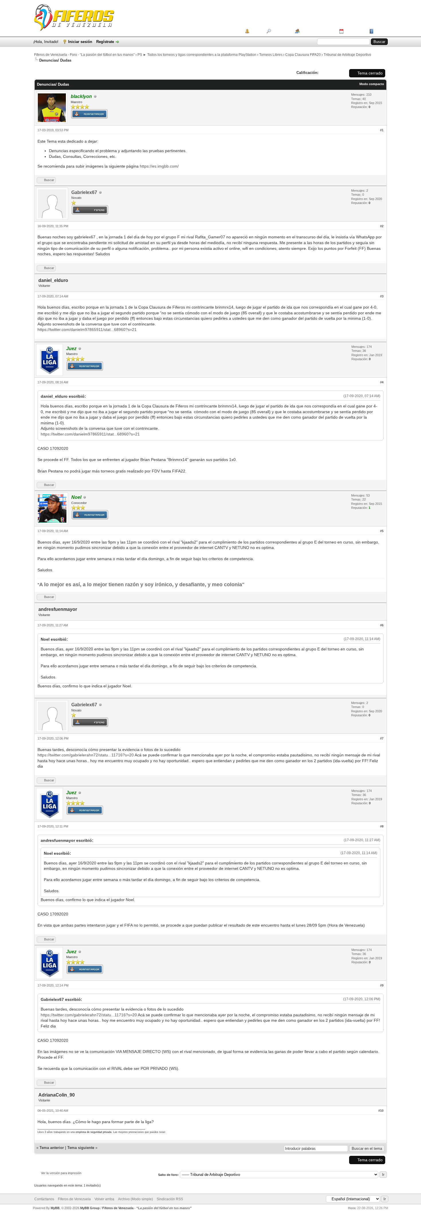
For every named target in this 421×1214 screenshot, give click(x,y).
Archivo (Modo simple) (135, 1199)
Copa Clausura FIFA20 (303, 55)
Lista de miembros (317, 31)
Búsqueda (281, 31)
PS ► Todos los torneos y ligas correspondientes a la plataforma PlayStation (196, 55)
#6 (381, 625)
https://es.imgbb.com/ (159, 166)
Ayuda (380, 31)
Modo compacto (371, 84)
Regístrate (105, 42)
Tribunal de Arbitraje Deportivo (347, 55)
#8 (381, 826)
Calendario (354, 31)
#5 (381, 531)
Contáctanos (44, 1199)
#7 (381, 738)
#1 (381, 130)
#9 (381, 985)
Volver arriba (104, 1199)
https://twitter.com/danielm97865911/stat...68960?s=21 (87, 329)
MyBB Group (90, 1208)
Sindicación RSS (170, 1199)
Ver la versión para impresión (61, 1173)
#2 (381, 226)
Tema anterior (52, 1148)
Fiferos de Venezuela (74, 1199)
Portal (256, 31)
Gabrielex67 (84, 192)
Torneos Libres (270, 55)
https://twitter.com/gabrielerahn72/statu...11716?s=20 (86, 755)
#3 (381, 296)
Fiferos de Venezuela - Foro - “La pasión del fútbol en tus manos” (84, 55)
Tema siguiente (80, 1148)
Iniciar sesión (80, 42)
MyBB (55, 1208)
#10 (380, 1110)
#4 (381, 382)
